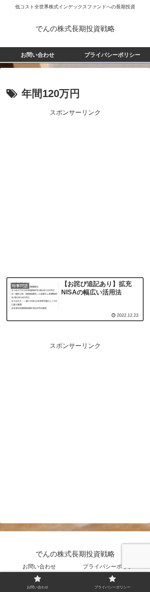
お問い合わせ (39, 566)
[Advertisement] (75, 193)
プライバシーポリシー (111, 566)
